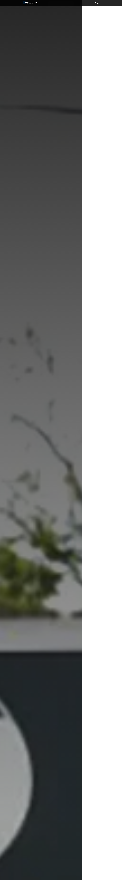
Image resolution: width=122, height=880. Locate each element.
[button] (92, 2)
